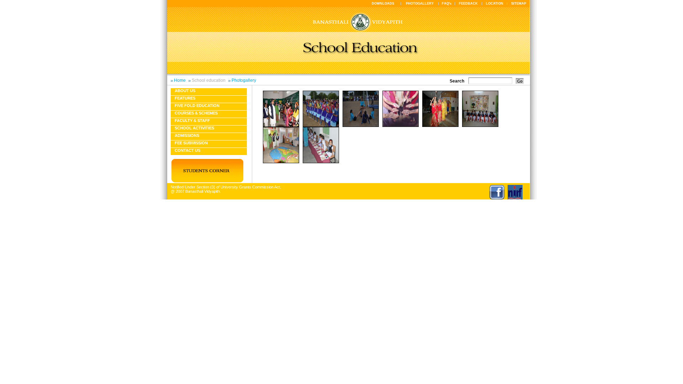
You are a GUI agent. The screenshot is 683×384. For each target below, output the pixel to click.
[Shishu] (480, 125)
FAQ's (446, 3)
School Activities (194, 128)
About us (185, 91)
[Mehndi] (400, 125)
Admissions (187, 135)
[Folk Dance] (321, 125)
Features (185, 98)
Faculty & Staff (192, 120)
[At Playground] (361, 125)
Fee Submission (191, 143)
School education (209, 80)
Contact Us (187, 150)
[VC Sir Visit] (281, 125)
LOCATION (494, 3)
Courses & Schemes (196, 113)
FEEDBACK (468, 3)
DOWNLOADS (383, 3)
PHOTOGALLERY (420, 3)
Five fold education (197, 105)
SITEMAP (518, 3)
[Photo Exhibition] (321, 161)
